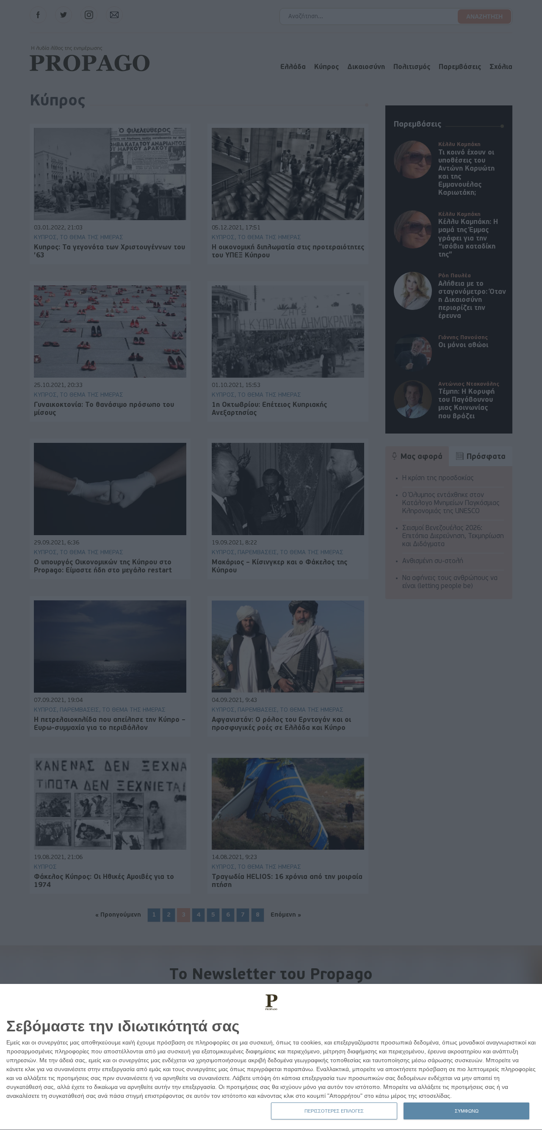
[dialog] (271, 1057)
